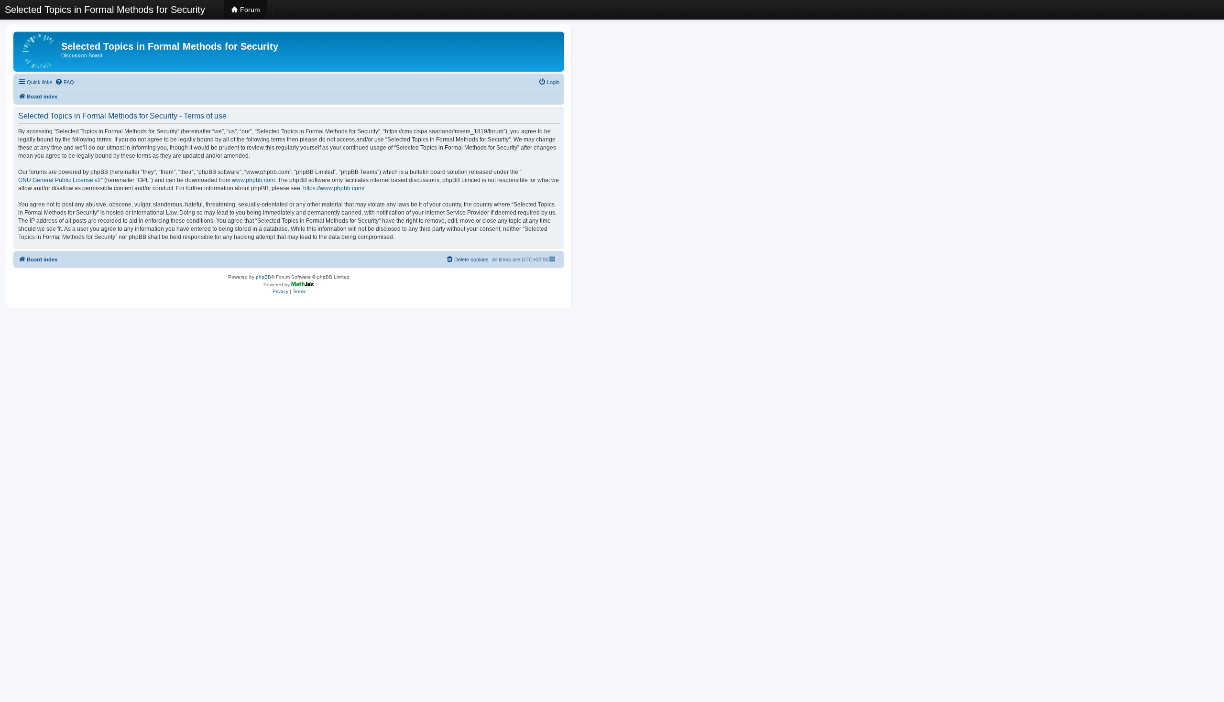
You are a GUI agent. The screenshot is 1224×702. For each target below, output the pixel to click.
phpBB (263, 277)
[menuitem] (64, 82)
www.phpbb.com (253, 180)
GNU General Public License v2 (59, 180)
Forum (249, 9)
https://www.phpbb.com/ (333, 188)
